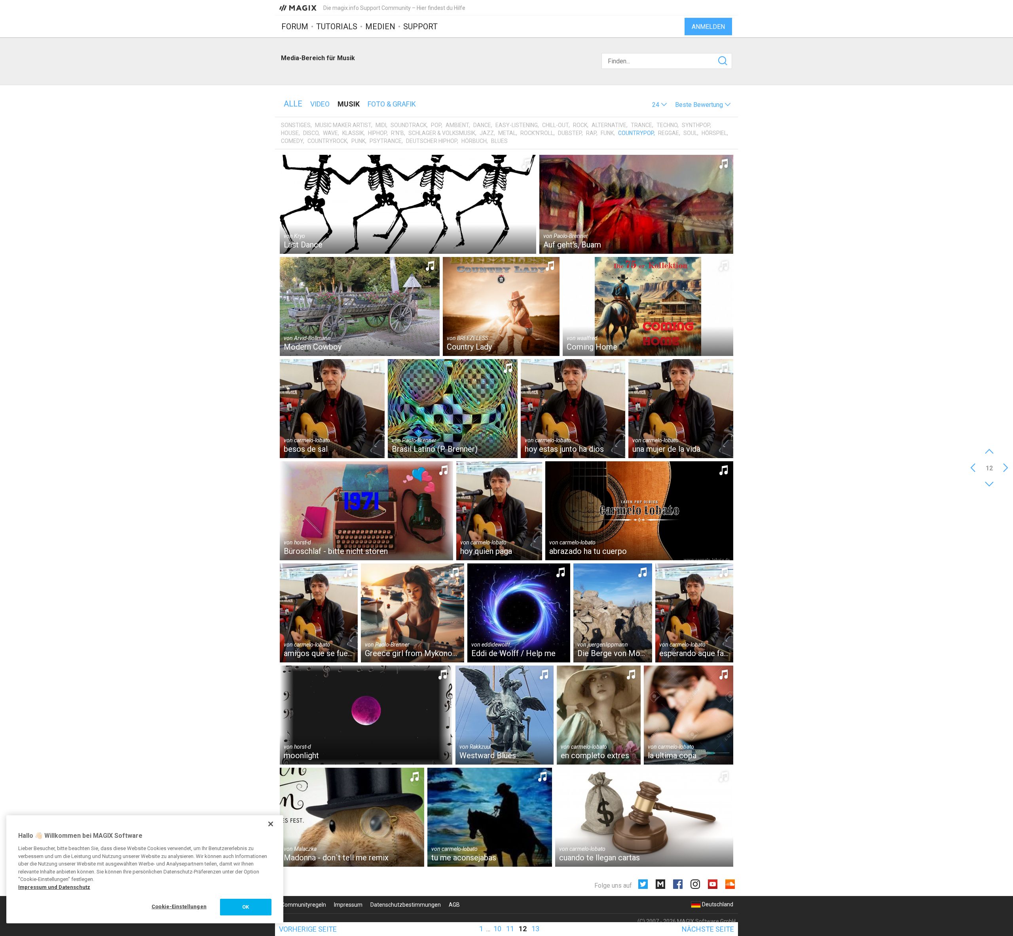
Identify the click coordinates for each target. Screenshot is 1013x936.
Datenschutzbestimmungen (405, 905)
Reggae (668, 133)
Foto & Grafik (392, 104)
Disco (311, 133)
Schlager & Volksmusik (441, 133)
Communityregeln (303, 905)
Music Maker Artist (343, 125)
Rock (580, 125)
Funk (607, 133)
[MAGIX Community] (298, 7)
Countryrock (327, 141)
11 (510, 929)
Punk (358, 141)
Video (320, 104)
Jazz (487, 133)
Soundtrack (409, 125)
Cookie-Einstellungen (179, 906)
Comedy (292, 141)
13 (535, 929)
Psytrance (386, 141)
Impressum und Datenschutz (54, 887)
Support (420, 26)
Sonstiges (296, 125)
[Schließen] (270, 824)
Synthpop (696, 125)
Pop (436, 125)
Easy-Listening (516, 125)
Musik (349, 104)
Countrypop (636, 133)
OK (245, 907)
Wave (330, 133)
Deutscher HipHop (431, 141)
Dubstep (570, 133)
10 (497, 929)
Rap (591, 133)
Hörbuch (474, 141)
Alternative (609, 125)
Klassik (353, 133)
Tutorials (336, 26)
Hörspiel (714, 133)
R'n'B (397, 133)
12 (523, 929)
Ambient (457, 125)
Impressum (348, 905)
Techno (666, 125)
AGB (454, 905)
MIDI (381, 125)
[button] (659, 104)
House (290, 133)
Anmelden (708, 26)
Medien (380, 26)
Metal (507, 133)
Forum (294, 26)
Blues (499, 141)
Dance (482, 125)
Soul (690, 133)
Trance (641, 125)
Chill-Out (555, 125)
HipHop (377, 133)
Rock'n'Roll (537, 133)
